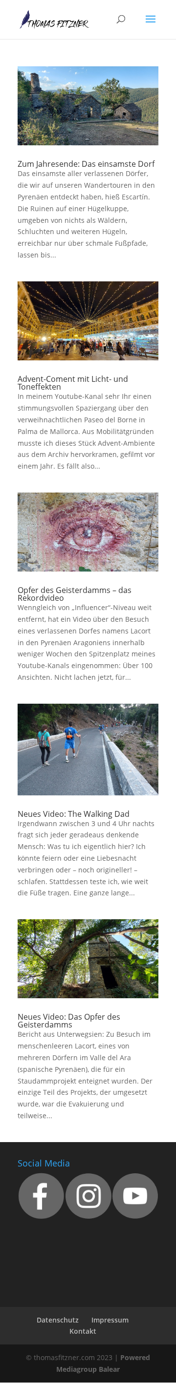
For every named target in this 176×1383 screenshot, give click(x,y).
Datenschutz (58, 1319)
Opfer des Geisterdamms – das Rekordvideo (75, 594)
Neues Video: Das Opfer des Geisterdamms (69, 1020)
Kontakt (82, 1331)
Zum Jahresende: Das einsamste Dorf (86, 163)
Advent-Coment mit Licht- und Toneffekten (73, 383)
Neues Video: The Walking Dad (74, 814)
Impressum (110, 1319)
